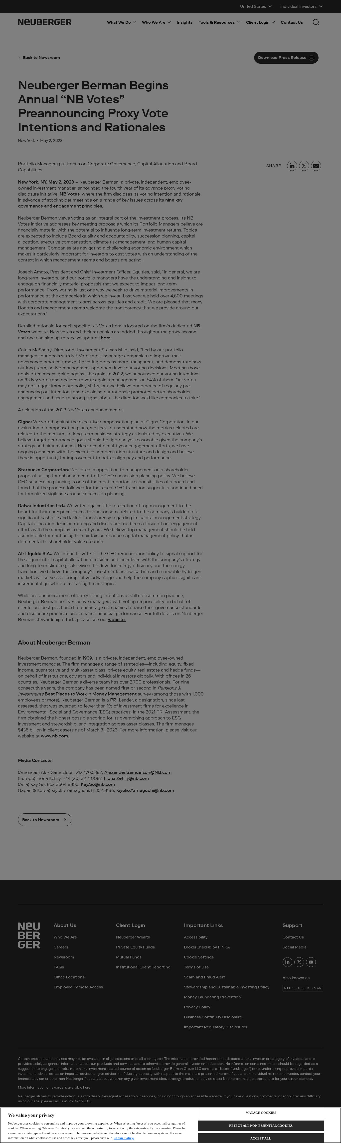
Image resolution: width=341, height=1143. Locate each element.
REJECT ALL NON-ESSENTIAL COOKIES (261, 1126)
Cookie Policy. (124, 1138)
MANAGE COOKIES (261, 1113)
